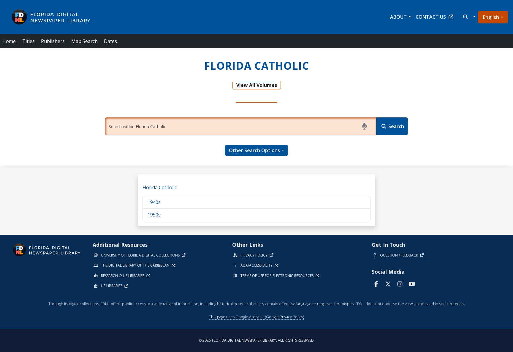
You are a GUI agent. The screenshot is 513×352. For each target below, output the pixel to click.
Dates (110, 41)
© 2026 (257, 340)
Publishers (53, 41)
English (491, 17)
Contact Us (431, 17)
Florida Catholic (159, 187)
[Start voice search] (365, 126)
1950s (154, 214)
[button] (468, 17)
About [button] (398, 17)
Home (9, 41)
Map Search (84, 41)
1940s (154, 202)
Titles (28, 41)
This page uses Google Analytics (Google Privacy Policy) (256, 316)
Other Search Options (254, 150)
